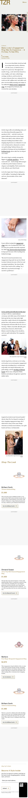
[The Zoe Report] (5, 2)
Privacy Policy (8, 792)
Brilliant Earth (5, 151)
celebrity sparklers (13, 159)
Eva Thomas (6, 56)
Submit (5, 788)
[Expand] (20, 784)
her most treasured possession (16, 249)
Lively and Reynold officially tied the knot (13, 311)
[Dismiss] (25, 784)
